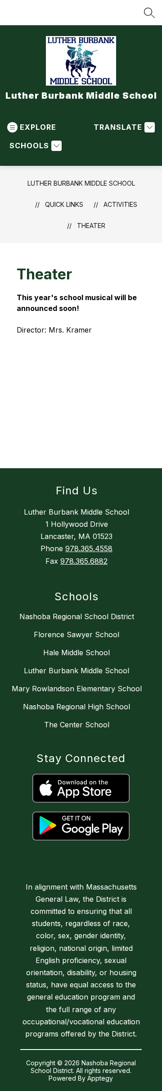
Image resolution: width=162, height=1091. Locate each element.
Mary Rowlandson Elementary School (77, 688)
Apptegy (100, 1078)
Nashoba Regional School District (76, 616)
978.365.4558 (88, 548)
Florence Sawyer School (76, 634)
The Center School (76, 724)
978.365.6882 (84, 561)
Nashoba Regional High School (76, 706)
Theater (91, 225)
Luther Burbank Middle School (81, 183)
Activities (120, 204)
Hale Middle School (76, 652)
